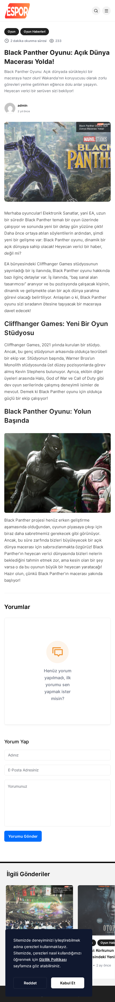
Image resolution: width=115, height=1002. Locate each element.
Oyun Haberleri (34, 31)
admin (22, 105)
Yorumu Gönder (23, 836)
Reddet (30, 983)
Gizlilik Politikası (53, 959)
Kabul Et (67, 983)
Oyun (12, 31)
